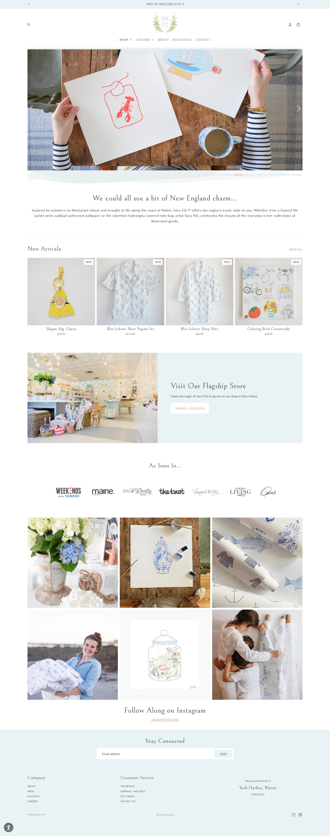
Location (34, 796)
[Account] (290, 24)
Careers (33, 801)
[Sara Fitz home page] (165, 24)
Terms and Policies (165, 814)
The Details (128, 786)
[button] (31, 108)
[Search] (28, 24)
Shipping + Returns (133, 791)
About (32, 786)
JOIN (223, 754)
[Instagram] (293, 814)
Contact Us (128, 801)
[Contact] (93, 398)
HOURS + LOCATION (190, 408)
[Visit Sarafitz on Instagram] (73, 563)
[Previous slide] (29, 4)
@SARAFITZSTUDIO (165, 719)
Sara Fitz (40, 814)
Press (31, 791)
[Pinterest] (300, 814)
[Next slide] (298, 4)
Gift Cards (127, 796)
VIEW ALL (295, 249)
